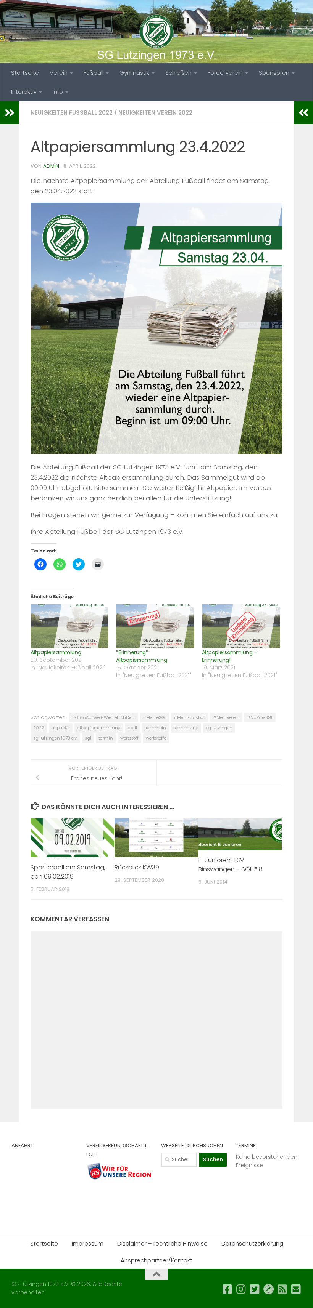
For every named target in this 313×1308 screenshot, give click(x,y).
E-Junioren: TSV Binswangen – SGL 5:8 (230, 865)
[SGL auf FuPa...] (268, 1289)
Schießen (178, 73)
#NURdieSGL (260, 717)
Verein (59, 73)
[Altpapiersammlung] (69, 626)
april (132, 728)
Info (58, 92)
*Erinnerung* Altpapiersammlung (141, 656)
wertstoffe (156, 738)
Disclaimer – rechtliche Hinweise (162, 1243)
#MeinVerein (226, 717)
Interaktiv (24, 92)
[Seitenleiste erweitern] (9, 112)
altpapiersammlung (99, 728)
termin (105, 738)
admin (51, 166)
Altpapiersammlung (56, 652)
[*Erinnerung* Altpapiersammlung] (155, 626)
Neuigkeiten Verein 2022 (155, 113)
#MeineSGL (154, 717)
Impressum (87, 1243)
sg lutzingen (219, 728)
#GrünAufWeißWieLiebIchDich (104, 717)
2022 (38, 728)
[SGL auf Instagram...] (241, 1289)
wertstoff (129, 738)
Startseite (25, 73)
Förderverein (225, 73)
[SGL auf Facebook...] (227, 1289)
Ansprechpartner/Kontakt (156, 1260)
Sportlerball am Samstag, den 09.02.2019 (68, 872)
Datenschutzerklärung (252, 1243)
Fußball (93, 73)
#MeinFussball (190, 717)
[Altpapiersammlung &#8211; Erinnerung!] (241, 626)
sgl (88, 738)
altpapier (61, 728)
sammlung (185, 728)
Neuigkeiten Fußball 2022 (72, 113)
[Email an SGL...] (296, 1289)
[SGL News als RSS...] (282, 1289)
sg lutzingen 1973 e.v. (55, 738)
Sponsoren (274, 73)
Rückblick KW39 (137, 867)
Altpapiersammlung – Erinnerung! (229, 656)
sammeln (155, 728)
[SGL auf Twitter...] (255, 1289)
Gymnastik (134, 73)
